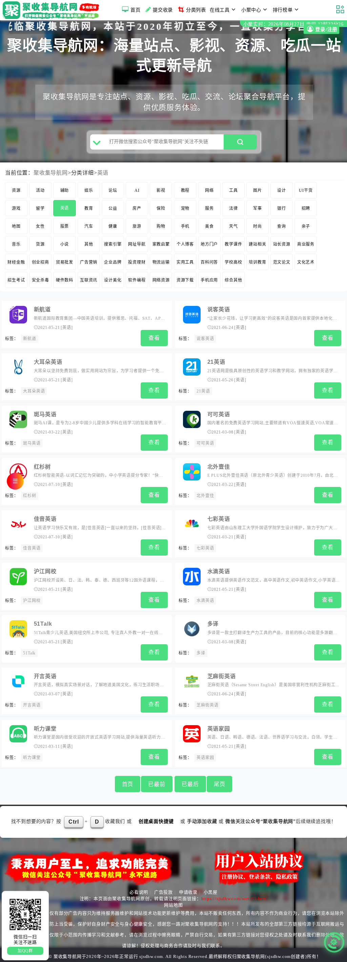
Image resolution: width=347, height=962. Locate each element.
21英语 (216, 362)
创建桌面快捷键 (156, 821)
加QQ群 (25, 950)
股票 (64, 226)
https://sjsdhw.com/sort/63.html (234, 898)
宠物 (185, 208)
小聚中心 (251, 10)
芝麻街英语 (221, 676)
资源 (16, 190)
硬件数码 (64, 280)
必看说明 (138, 892)
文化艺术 (305, 262)
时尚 (257, 226)
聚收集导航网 (51, 173)
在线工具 (220, 10)
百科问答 (209, 262)
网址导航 (136, 244)
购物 (161, 226)
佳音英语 (45, 519)
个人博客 (185, 244)
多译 (213, 624)
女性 (40, 226)
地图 (16, 226)
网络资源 (161, 280)
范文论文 (281, 262)
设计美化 (112, 280)
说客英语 (218, 309)
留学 (40, 208)
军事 (257, 208)
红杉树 (42, 467)
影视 (161, 190)
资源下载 (185, 280)
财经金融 (16, 262)
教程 (185, 190)
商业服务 (305, 244)
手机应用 (209, 280)
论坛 (112, 190)
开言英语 (45, 676)
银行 (281, 208)
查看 (154, 338)
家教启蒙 (161, 244)
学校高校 (233, 262)
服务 (209, 208)
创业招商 (40, 262)
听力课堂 (45, 729)
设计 (281, 190)
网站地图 (173, 905)
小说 (64, 244)
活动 (40, 190)
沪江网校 (45, 571)
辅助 (64, 190)
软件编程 (136, 280)
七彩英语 (218, 519)
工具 (233, 190)
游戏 (16, 208)
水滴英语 (218, 571)
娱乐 (88, 190)
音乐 (16, 244)
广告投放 (163, 892)
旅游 (136, 226)
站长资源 (281, 244)
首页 (135, 10)
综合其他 (233, 280)
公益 (112, 208)
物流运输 (161, 262)
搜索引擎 (112, 244)
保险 (161, 208)
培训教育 (257, 262)
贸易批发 (64, 262)
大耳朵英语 (48, 362)
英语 (103, 173)
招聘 (306, 208)
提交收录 (163, 10)
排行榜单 (283, 10)
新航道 (42, 309)
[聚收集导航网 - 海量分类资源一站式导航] (52, 10)
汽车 (88, 226)
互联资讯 (88, 280)
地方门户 (209, 244)
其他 (88, 244)
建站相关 (257, 244)
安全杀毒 (40, 280)
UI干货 (305, 190)
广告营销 (88, 262)
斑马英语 (45, 414)
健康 (112, 226)
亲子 (306, 226)
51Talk (43, 624)
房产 (136, 208)
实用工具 (185, 262)
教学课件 (233, 244)
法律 (233, 208)
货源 (40, 244)
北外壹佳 (218, 467)
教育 (88, 208)
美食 (209, 226)
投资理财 (136, 262)
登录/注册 (325, 29)
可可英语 (218, 414)
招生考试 (16, 280)
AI (137, 190)
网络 (209, 190)
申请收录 (188, 892)
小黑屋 (211, 892)
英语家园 (218, 729)
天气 (233, 226)
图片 (257, 190)
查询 (281, 226)
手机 (185, 226)
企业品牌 (112, 262)
